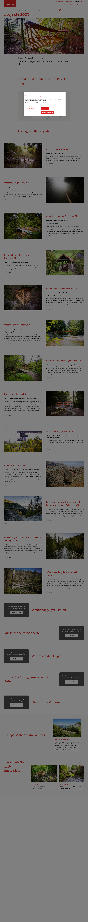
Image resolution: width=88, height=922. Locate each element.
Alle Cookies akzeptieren (47, 112)
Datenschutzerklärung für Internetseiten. (40, 105)
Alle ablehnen (45, 108)
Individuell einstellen (30, 108)
